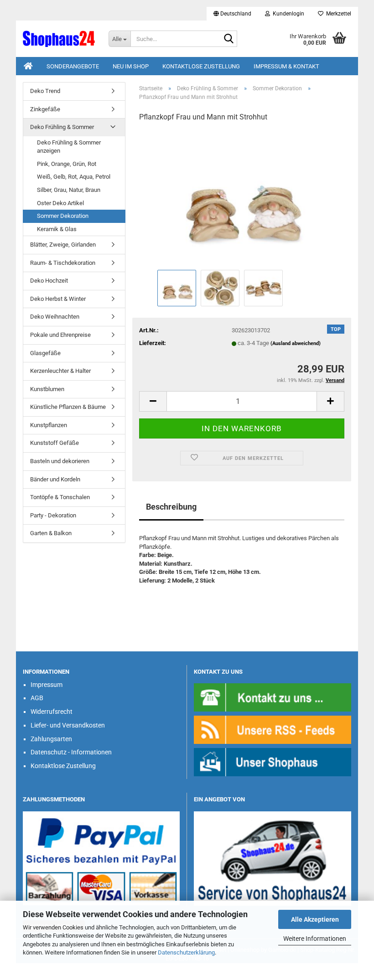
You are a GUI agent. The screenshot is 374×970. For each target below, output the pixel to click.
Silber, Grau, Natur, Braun (68, 189)
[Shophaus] (272, 761)
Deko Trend (45, 91)
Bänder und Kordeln (55, 479)
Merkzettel (337, 13)
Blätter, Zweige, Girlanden (63, 244)
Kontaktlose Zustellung (201, 66)
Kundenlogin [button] (287, 13)
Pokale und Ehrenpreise (60, 334)
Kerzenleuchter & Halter (60, 370)
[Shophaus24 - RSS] (272, 729)
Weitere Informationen (314, 938)
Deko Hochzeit (49, 280)
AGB (37, 698)
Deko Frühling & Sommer (62, 127)
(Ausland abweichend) (295, 343)
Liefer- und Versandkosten (68, 725)
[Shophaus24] (59, 39)
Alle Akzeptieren (315, 919)
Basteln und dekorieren (59, 461)
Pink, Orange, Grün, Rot (66, 163)
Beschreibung (171, 506)
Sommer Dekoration (62, 215)
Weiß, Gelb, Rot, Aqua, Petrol (73, 176)
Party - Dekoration (53, 515)
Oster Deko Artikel (60, 203)
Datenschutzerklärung (186, 952)
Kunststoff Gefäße (54, 442)
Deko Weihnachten (54, 316)
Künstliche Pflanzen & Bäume (68, 406)
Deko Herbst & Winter (58, 298)
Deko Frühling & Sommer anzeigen (69, 147)
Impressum (46, 684)
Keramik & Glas (57, 229)
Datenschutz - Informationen (71, 752)
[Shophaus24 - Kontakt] (272, 696)
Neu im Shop (131, 66)
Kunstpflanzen (48, 425)
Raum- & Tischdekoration (62, 262)
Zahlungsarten (51, 739)
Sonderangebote (73, 66)
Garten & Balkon (51, 533)
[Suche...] (228, 39)
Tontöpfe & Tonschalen (60, 497)
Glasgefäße (45, 353)
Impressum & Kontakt (286, 66)
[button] (232, 14)
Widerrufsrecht (52, 711)
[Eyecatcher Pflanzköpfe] (241, 198)
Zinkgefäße (45, 109)
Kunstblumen (47, 389)
